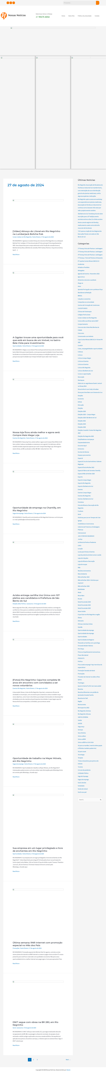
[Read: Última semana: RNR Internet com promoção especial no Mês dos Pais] (38, 914)
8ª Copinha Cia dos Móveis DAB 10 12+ (88, 261)
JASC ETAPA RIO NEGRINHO (86, 536)
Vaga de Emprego (83, 776)
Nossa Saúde (82, 611)
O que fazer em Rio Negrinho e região (89, 614)
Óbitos (80, 618)
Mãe (79, 567)
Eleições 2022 (82, 421)
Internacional (82, 533)
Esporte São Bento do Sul (85, 486)
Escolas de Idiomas (83, 452)
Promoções (16, 948)
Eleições (80, 408)
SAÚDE (80, 723)
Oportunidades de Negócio (86, 640)
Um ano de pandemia (84, 770)
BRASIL (80, 296)
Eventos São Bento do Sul (85, 499)
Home (63, 16)
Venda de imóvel (83, 789)
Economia (81, 399)
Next (68, 1060)
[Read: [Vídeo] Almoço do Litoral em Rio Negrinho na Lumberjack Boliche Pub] (38, 213)
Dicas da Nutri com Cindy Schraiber (88, 389)
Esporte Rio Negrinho (84, 483)
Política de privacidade (84, 16)
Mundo (80, 599)
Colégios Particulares (84, 315)
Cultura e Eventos (83, 361)
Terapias (80, 758)
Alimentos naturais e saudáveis (87, 280)
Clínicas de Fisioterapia (85, 311)
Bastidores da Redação (84, 293)
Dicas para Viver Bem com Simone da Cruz (90, 392)
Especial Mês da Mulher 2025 (86, 474)
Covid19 (80, 345)
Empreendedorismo (84, 442)
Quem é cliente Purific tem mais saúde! (89, 686)
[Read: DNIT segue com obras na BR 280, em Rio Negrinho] (38, 1000)
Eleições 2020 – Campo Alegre (86, 414)
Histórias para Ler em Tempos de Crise (89, 517)
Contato (97, 16)
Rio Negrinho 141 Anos (84, 711)
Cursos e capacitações (84, 374)
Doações (80, 396)
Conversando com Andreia (85, 336)
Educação (81, 405)
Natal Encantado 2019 (84, 602)
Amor (79, 286)
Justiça (80, 539)
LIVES (79, 545)
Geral (14, 1028)
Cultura (80, 355)
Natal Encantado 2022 (84, 605)
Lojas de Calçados (83, 558)
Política (23, 604)
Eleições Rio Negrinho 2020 (86, 436)
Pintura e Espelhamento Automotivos (89, 652)
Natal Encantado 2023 (84, 608)
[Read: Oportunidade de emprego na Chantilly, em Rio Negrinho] (38, 487)
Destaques (81, 380)
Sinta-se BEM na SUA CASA (85, 742)
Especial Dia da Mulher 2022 (86, 467)
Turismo (80, 767)
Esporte (80, 477)
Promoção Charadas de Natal (86, 670)
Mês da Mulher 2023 (83, 577)
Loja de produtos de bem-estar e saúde (89, 555)
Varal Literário (82, 783)
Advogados (81, 270)
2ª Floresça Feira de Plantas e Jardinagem (90, 248)
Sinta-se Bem (82, 736)
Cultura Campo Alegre (84, 358)
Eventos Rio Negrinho (19, 438)
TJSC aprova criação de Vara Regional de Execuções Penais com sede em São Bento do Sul (90, 234)
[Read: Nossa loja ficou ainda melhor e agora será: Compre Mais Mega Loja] (38, 403)
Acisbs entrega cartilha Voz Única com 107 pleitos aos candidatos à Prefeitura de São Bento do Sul (36, 598)
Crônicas (80, 352)
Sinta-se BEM (82, 739)
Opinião (80, 627)
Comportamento (83, 324)
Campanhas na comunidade (86, 302)
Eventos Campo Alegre (84, 493)
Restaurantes (82, 704)
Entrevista (81, 449)
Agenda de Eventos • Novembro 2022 (88, 274)
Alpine (68, 1070)
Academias (81, 264)
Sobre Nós (71, 16)
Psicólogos (81, 683)
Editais (80, 402)
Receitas (80, 689)
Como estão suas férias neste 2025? (88, 321)
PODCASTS (81, 658)
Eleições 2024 (17, 604)
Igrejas (80, 521)
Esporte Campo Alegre (84, 480)
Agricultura (81, 277)
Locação (80, 549)
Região (80, 701)
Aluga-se (80, 283)
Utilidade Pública (83, 773)
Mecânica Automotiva (84, 571)
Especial (80, 458)
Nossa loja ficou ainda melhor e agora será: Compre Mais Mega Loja (36, 434)
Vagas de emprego (18, 513)
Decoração (81, 377)
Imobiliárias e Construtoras (86, 524)
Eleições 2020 (82, 411)
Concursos (81, 333)
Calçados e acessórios (84, 299)
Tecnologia (81, 755)
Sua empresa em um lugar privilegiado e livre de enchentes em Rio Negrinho (38, 849)
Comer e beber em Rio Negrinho (22, 237)
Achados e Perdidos (83, 267)
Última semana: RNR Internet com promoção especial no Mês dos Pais (37, 944)
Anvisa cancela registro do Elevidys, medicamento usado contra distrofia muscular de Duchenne (89, 225)
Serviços (80, 730)
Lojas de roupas (82, 564)
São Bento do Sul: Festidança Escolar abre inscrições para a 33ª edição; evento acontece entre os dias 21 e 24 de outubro (90, 216)
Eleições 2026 (82, 427)
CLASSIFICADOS (82, 308)
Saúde (80, 720)
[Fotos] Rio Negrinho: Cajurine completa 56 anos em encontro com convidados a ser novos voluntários (36, 683)
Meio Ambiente (82, 574)
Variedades (81, 786)
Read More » (16, 254)
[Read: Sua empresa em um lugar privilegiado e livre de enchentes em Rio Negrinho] (38, 819)
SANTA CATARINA (83, 717)
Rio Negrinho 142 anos (84, 714)
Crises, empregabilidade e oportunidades (90, 349)
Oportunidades (17, 346)
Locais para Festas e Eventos (86, 552)
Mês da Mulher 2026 (83, 586)
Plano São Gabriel (83, 655)
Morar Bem (81, 595)
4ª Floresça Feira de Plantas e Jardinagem (90, 255)
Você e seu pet (82, 792)
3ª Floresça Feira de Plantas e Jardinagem (90, 252)
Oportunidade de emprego (86, 630)
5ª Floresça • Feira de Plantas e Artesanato (90, 258)
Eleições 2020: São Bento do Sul (87, 418)
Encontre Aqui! (82, 446)
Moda (79, 592)
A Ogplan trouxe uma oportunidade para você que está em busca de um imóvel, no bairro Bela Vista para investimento (38, 340)
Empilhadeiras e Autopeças (86, 439)
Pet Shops (81, 649)
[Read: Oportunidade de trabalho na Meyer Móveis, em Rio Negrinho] (38, 739)
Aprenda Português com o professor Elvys (90, 289)
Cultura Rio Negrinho (84, 368)
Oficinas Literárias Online (85, 624)
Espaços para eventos (84, 455)
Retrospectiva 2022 (83, 708)
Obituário (81, 621)
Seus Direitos (82, 733)
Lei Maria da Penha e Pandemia (87, 542)
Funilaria (80, 511)
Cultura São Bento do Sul (85, 371)
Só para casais (82, 751)
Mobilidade (81, 589)
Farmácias (81, 502)
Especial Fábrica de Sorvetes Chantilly (89, 470)
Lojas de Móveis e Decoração (86, 561)
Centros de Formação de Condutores (89, 305)
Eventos (80, 489)
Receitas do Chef (83, 698)
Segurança (81, 727)
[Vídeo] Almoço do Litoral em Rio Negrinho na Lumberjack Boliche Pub (36, 232)
